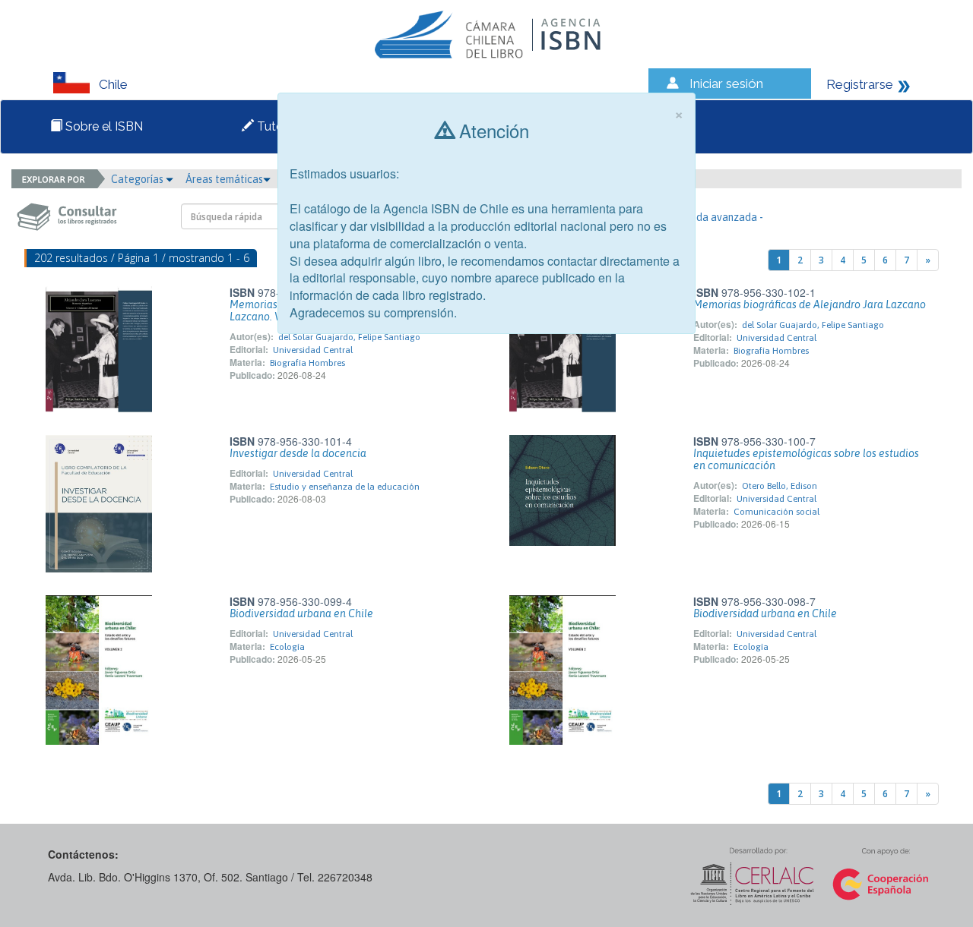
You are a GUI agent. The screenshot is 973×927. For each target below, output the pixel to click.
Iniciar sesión (726, 83)
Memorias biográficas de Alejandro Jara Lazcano (809, 304)
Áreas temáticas (224, 179)
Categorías (138, 179)
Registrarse (859, 84)
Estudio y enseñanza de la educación (345, 486)
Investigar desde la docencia (298, 453)
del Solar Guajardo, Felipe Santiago (349, 337)
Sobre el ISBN (102, 126)
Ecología (287, 647)
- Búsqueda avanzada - (709, 217)
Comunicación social (776, 511)
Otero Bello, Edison (779, 486)
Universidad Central (313, 350)
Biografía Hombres (307, 363)
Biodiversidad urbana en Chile (301, 613)
